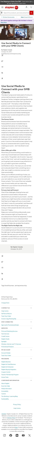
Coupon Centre (5, 372)
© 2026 (4, 414)
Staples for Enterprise (7, 367)
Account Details (5, 353)
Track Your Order (6, 316)
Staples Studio (5, 339)
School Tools (4, 377)
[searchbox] (16, 13)
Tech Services (5, 334)
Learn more (22, 3)
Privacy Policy (17, 404)
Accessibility (4, 391)
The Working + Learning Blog (9, 396)
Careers (3, 393)
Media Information (6, 388)
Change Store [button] (5, 303)
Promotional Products (7, 346)
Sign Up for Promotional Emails (10, 325)
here (16, 427)
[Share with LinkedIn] (17, 72)
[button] (2, 13)
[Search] (31, 13)
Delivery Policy (11, 417)
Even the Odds (5, 386)
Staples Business (6, 361)
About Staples (5, 383)
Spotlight (3, 341)
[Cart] (31, 7)
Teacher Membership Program (9, 374)
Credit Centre (5, 336)
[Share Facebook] (17, 55)
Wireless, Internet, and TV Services (11, 344)
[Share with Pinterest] (17, 78)
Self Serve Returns (6, 313)
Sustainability (5, 399)
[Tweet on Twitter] (17, 61)
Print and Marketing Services (9, 331)
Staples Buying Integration (8, 369)
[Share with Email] (17, 67)
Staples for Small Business (8, 364)
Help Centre (4, 311)
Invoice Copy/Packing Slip (8, 318)
